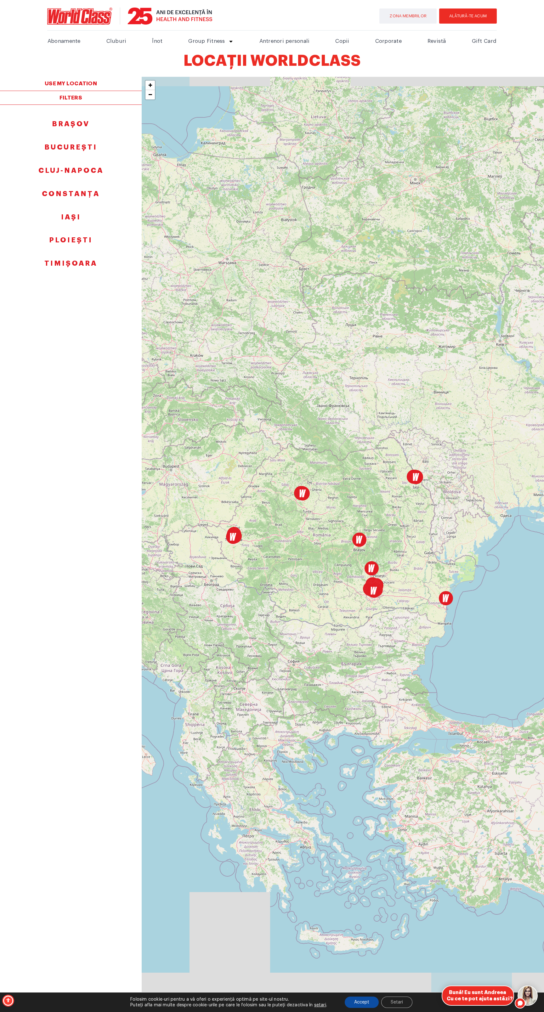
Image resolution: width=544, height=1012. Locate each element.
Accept (361, 1002)
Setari (397, 1002)
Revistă (437, 41)
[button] (233, 537)
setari (320, 1005)
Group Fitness (206, 41)
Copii (342, 41)
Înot (157, 41)
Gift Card (484, 41)
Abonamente (64, 41)
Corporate (388, 41)
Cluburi (116, 41)
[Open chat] (528, 996)
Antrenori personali (284, 41)
